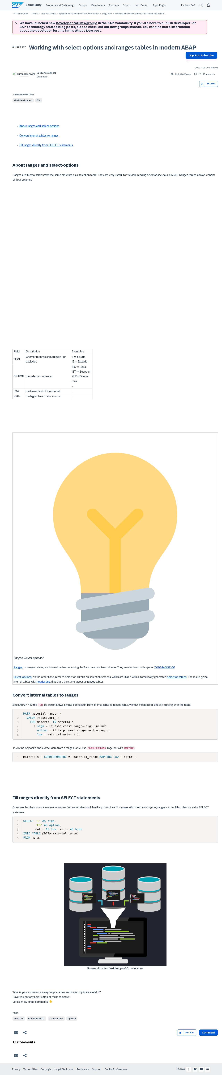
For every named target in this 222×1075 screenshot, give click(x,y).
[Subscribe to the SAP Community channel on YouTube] (201, 1069)
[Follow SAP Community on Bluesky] (195, 1069)
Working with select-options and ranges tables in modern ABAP (112, 47)
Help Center (141, 5)
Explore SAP (188, 5)
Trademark (83, 1069)
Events (127, 5)
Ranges (18, 667)
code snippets (56, 1018)
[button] (202, 84)
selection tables (177, 677)
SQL (39, 100)
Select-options (23, 677)
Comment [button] (208, 1032)
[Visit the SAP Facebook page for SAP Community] (188, 1069)
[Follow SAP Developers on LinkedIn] (207, 1069)
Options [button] (187, 61)
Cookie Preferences (116, 1069)
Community (33, 4)
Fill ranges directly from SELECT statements (46, 145)
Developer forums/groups (76, 23)
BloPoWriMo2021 (36, 1018)
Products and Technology (60, 5)
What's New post (88, 30)
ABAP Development (23, 100)
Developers (98, 5)
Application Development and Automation (79, 14)
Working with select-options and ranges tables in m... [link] (140, 14)
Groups (83, 5)
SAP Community (20, 14)
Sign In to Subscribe (201, 55)
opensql (72, 1018)
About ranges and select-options (39, 126)
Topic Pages (159, 5)
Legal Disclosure (64, 1069)
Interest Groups (48, 14)
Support (96, 1069)
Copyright (46, 1069)
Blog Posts (107, 14)
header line (43, 681)
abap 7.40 (18, 1018)
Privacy (16, 1069)
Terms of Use (30, 1069)
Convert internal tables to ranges (39, 135)
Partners (114, 5)
